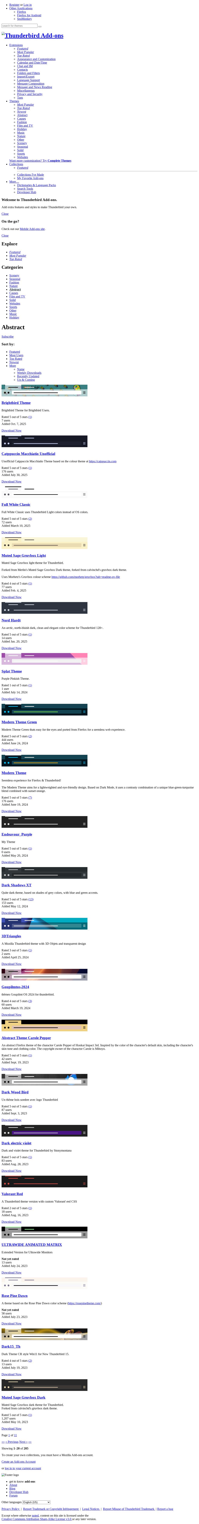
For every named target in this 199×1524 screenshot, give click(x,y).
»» (29, 1441)
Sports (21, 153)
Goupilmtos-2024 (15, 987)
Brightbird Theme (16, 403)
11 (15, 1435)
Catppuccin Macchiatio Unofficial (28, 454)
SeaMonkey (24, 18)
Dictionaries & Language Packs (36, 185)
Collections (16, 164)
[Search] (39, 26)
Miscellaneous (26, 90)
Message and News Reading (34, 87)
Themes (14, 101)
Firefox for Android (29, 15)
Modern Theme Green (19, 722)
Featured (22, 48)
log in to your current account (23, 1468)
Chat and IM (25, 66)
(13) (30, 899)
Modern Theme (14, 773)
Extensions (16, 45)
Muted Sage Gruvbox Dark (23, 1397)
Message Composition (30, 83)
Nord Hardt (11, 620)
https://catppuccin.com (102, 461)
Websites (22, 157)
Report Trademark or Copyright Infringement (51, 1509)
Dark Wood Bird (15, 1092)
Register (14, 4)
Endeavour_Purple (17, 834)
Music (21, 132)
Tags (20, 97)
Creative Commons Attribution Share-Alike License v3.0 (37, 1519)
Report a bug (165, 1509)
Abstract (22, 115)
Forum (13, 1495)
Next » (23, 1441)
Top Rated (23, 55)
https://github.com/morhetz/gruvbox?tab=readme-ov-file (85, 577)
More (12, 365)
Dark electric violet (16, 1143)
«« (3, 1441)
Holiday (22, 129)
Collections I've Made (30, 174)
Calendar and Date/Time (32, 62)
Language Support (28, 80)
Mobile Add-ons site (32, 229)
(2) (30, 518)
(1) (30, 417)
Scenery (22, 143)
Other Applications (20, 8)
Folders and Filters (28, 73)
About (13, 1485)
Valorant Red (12, 1194)
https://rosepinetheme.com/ (84, 1303)
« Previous (11, 1441)
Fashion (22, 122)
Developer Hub (26, 192)
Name (20, 369)
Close (5, 213)
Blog (12, 1488)
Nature (21, 136)
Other (20, 139)
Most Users (16, 355)
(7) (30, 797)
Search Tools (25, 188)
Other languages (12, 1502)
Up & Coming (26, 379)
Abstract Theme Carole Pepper (26, 1038)
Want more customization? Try (40, 160)
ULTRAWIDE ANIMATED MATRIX (32, 1245)
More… (14, 181)
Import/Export (25, 76)
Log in (28, 4)
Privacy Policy (11, 1509)
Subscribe (8, 336)
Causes (21, 118)
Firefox (21, 11)
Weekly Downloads (29, 372)
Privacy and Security (30, 94)
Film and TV (25, 125)
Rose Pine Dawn (15, 1296)
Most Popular (25, 52)
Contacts (22, 69)
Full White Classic (16, 504)
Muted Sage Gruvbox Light (24, 555)
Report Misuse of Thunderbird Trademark (129, 1509)
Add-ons (51, 35)
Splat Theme (12, 671)
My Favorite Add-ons (30, 178)
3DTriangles (11, 936)
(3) (30, 1001)
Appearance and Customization (36, 59)
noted (35, 1515)
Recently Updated (28, 376)
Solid (20, 150)
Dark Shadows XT (16, 885)
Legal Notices (91, 1509)
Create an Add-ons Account (19, 1461)
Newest (21, 111)
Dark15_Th (11, 1346)
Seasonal (22, 146)
